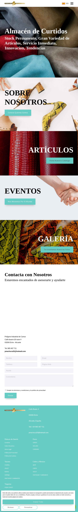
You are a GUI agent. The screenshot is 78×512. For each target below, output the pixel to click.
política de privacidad (39, 390)
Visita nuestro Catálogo (59, 160)
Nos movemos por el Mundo (20, 201)
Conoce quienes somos (18, 113)
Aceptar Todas (38, 502)
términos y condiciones (21, 390)
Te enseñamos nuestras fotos (57, 249)
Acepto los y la (26, 390)
